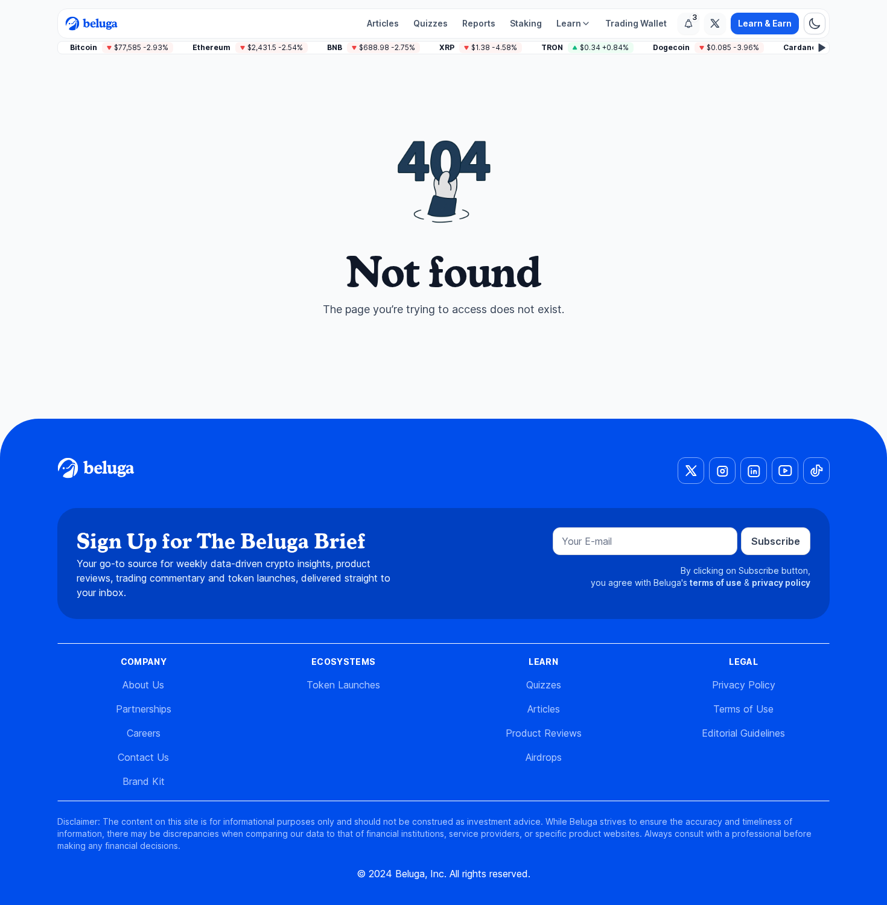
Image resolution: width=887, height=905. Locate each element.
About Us (143, 685)
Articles (383, 23)
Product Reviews (544, 733)
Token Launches (343, 685)
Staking (526, 23)
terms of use (716, 582)
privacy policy (781, 582)
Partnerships (143, 709)
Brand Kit (143, 781)
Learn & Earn (765, 23)
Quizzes (430, 23)
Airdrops (544, 757)
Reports (478, 23)
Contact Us (143, 757)
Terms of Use (743, 709)
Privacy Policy (743, 685)
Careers (144, 733)
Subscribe (775, 541)
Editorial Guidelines (743, 733)
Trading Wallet (636, 23)
